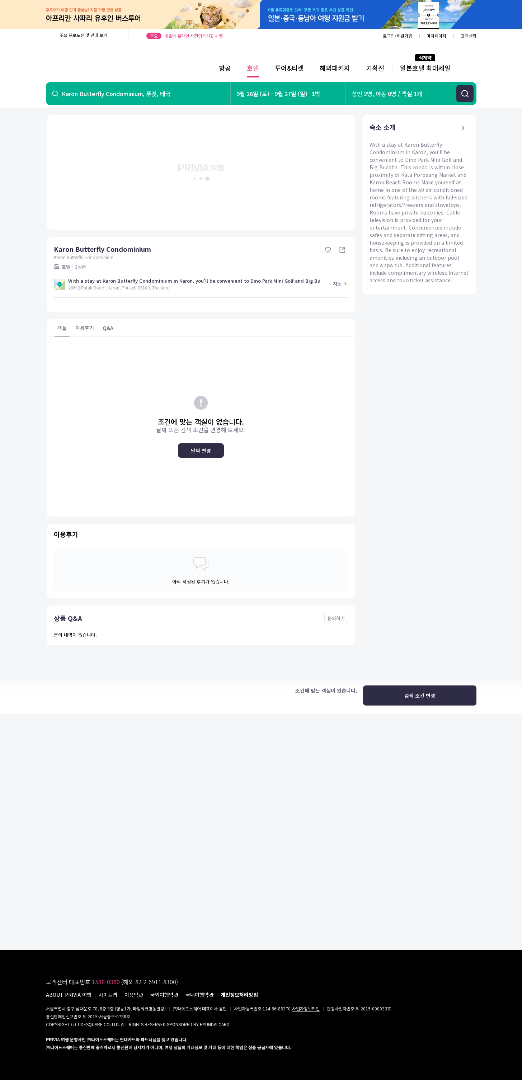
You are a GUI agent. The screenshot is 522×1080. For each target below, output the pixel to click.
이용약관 (133, 995)
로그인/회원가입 (397, 36)
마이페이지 (436, 36)
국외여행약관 (164, 995)
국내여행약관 (199, 995)
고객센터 (468, 36)
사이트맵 (108, 995)
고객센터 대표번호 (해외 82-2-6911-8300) (112, 981)
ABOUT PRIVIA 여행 (68, 995)
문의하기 (336, 618)
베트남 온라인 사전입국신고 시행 (193, 36)
